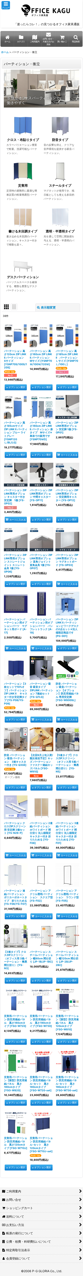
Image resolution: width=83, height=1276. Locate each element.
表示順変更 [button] (48, 307)
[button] (5, 5)
